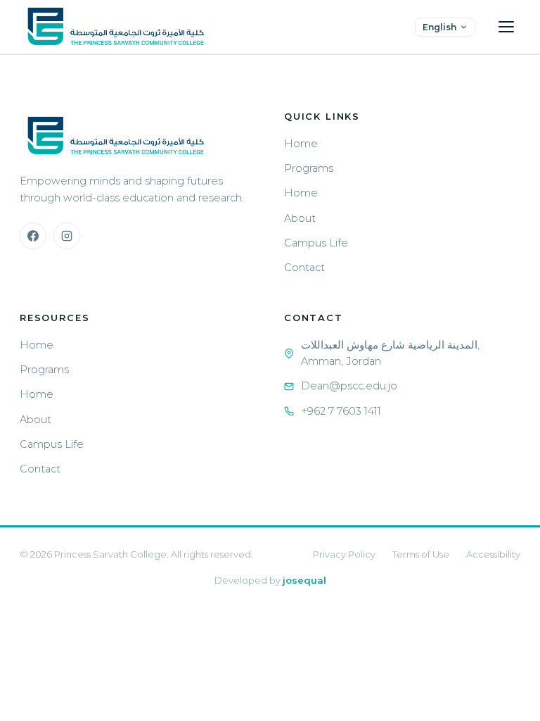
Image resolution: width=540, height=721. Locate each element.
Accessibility (493, 554)
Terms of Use (420, 554)
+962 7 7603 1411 (341, 411)
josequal (304, 580)
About (300, 218)
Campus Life (316, 243)
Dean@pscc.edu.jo (349, 386)
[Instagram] (66, 235)
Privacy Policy (344, 554)
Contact (304, 267)
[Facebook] (33, 235)
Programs (308, 168)
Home (301, 143)
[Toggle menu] (506, 27)
